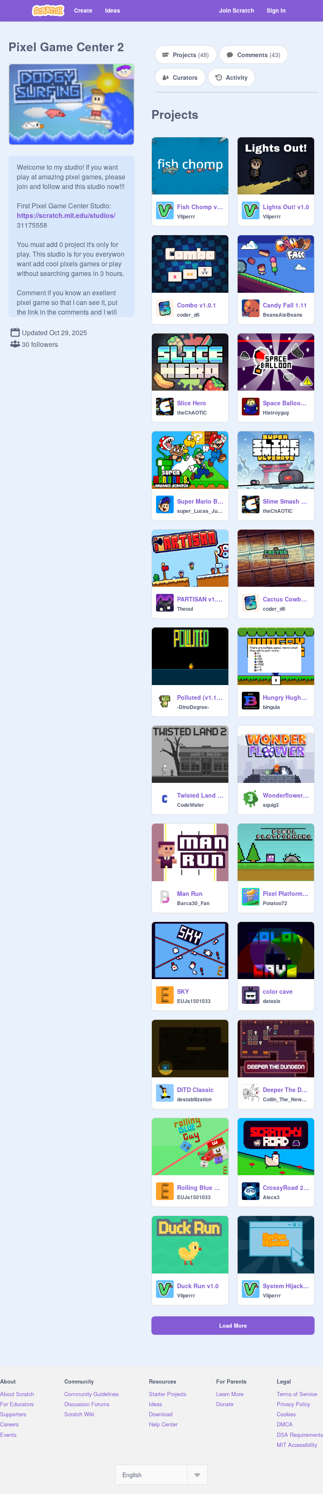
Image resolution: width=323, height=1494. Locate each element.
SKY (183, 991)
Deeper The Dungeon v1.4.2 (286, 1089)
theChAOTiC (192, 412)
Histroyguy (276, 412)
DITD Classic (195, 1089)
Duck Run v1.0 (198, 1285)
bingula (271, 707)
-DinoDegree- (193, 707)
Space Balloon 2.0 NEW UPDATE (286, 403)
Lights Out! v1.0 (286, 206)
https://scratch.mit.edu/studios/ (66, 215)
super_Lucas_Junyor (200, 511)
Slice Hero (191, 403)
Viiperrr (186, 216)
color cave (278, 991)
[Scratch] (48, 10)
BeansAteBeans (282, 314)
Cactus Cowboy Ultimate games (286, 599)
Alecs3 (271, 1197)
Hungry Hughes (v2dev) (286, 697)
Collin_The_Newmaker (286, 1099)
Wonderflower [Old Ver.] (286, 795)
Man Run (190, 893)
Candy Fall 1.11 (285, 305)
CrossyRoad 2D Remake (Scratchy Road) (286, 1187)
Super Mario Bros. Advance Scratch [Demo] (200, 501)
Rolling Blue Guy (200, 1187)
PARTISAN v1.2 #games (200, 599)
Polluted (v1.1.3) (200, 697)
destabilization (194, 1099)
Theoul (185, 608)
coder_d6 (188, 314)
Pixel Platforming (286, 893)
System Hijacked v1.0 (286, 1285)
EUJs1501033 (194, 1001)
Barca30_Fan (193, 903)
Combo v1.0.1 (196, 305)
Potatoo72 (275, 903)
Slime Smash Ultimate (286, 501)
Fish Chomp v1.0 (200, 206)
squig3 (271, 805)
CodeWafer (190, 805)
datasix (272, 1001)
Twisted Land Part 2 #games (200, 795)
